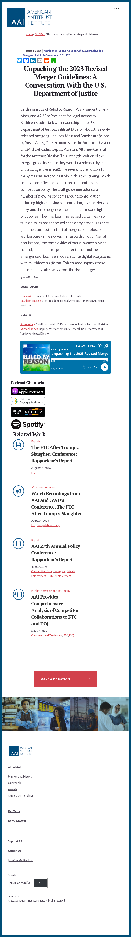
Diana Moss (27, 296)
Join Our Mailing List (20, 860)
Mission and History (20, 776)
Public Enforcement (46, 55)
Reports (35, 441)
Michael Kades (94, 50)
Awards (12, 789)
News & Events (17, 820)
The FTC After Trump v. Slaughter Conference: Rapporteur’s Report (55, 454)
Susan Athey (76, 50)
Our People (14, 783)
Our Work (40, 34)
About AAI (14, 767)
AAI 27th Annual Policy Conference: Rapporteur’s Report (55, 553)
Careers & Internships (20, 795)
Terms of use (14, 896)
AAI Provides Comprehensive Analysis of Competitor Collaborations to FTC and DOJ (54, 610)
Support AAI (15, 841)
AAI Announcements (43, 487)
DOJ (61, 55)
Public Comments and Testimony (50, 591)
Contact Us (14, 850)
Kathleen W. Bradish (56, 50)
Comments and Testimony (46, 635)
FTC (68, 55)
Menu (117, 8)
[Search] (40, 883)
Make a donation (55, 679)
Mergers (28, 55)
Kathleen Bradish (30, 300)
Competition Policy (48, 525)
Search (12, 875)
